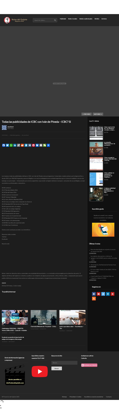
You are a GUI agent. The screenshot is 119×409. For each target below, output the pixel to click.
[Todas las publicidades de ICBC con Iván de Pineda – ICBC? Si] (15, 310)
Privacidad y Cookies (75, 397)
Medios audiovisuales (86, 19)
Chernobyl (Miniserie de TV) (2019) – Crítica (43, 326)
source (4, 283)
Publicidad (63, 19)
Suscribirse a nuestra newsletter (93, 397)
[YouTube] (98, 294)
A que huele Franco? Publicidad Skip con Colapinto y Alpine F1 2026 (102, 277)
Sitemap (64, 397)
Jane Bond (10, 127)
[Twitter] (103, 294)
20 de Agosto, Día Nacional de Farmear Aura (103, 265)
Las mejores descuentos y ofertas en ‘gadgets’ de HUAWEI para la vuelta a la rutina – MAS (104, 258)
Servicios (104, 19)
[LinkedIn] (108, 294)
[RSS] (94, 298)
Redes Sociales (73, 19)
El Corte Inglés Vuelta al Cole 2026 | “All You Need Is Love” (103, 270)
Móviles (97, 19)
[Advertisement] (59, 7)
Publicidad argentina (15, 135)
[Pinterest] (112, 294)
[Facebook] (94, 294)
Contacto (109, 397)
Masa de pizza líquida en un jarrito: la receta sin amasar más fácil (103, 250)
